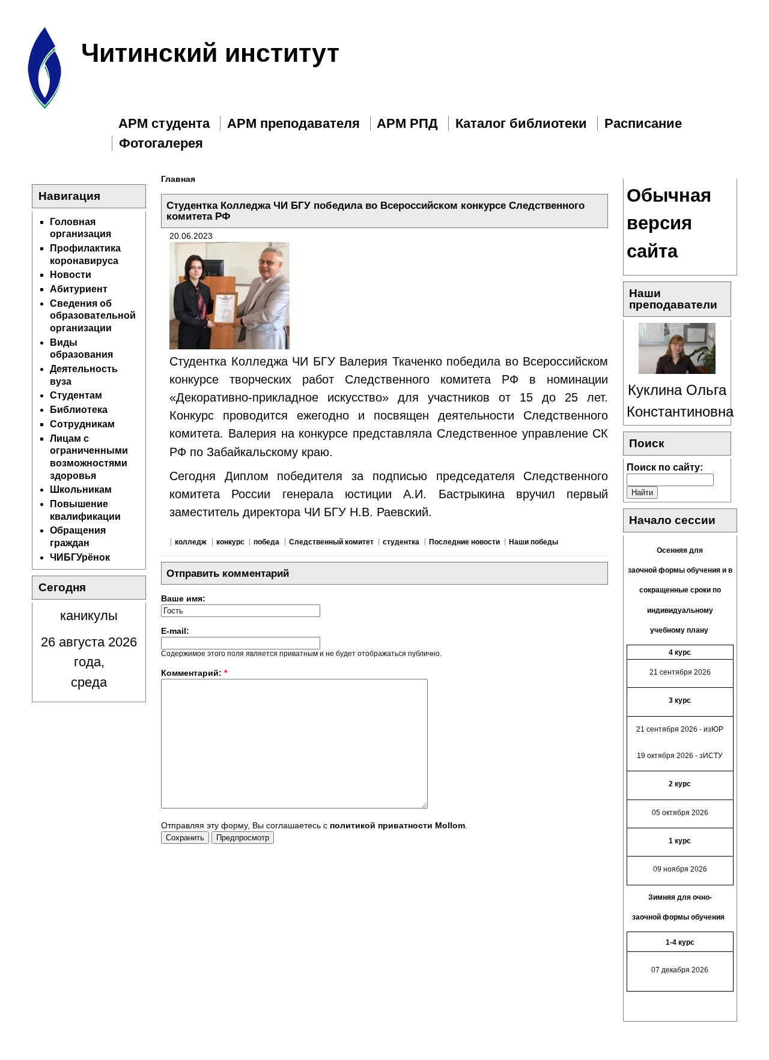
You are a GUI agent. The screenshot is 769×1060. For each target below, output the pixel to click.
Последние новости (464, 542)
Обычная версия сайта (669, 223)
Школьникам (81, 489)
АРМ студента (164, 123)
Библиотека (79, 410)
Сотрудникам (82, 424)
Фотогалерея (161, 143)
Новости (70, 275)
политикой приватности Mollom (397, 825)
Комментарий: (194, 673)
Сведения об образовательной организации (93, 315)
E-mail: (175, 631)
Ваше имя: (183, 598)
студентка (401, 542)
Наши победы (533, 542)
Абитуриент (79, 289)
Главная (178, 179)
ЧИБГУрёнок (80, 557)
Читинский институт (210, 52)
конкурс (230, 542)
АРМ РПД (407, 123)
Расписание (643, 123)
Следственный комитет (331, 542)
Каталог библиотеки (521, 123)
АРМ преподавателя (293, 123)
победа (266, 542)
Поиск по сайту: (665, 467)
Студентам (76, 395)
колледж (191, 542)
